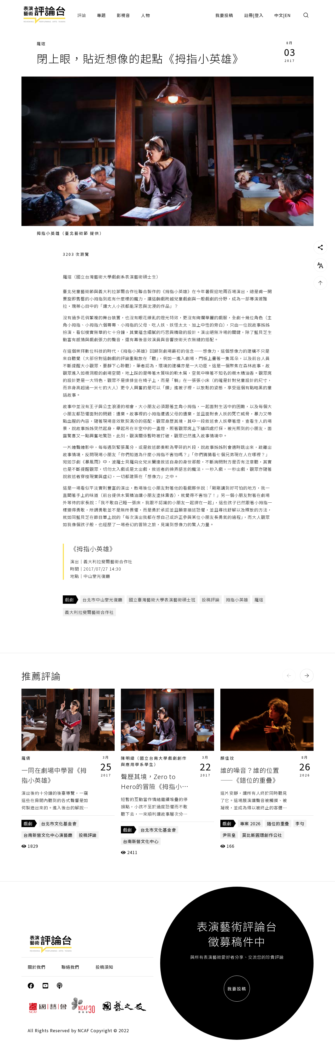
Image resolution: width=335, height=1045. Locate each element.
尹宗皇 (229, 835)
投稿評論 (211, 599)
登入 (259, 15)
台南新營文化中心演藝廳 (48, 835)
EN (288, 15)
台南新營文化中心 (141, 841)
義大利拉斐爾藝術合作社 (89, 612)
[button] (289, 675)
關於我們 (37, 967)
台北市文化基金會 (59, 823)
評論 (81, 15)
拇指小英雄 (237, 599)
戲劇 (69, 599)
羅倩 (26, 758)
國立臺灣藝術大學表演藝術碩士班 (162, 599)
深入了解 (68, 720)
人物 (145, 15)
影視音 (123, 15)
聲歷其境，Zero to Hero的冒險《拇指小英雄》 (154, 786)
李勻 (299, 823)
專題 (101, 15)
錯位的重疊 (278, 823)
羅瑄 (41, 43)
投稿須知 (104, 967)
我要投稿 (224, 15)
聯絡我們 (70, 967)
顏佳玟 (227, 758)
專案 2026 (250, 823)
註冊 (248, 15)
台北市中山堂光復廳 (102, 599)
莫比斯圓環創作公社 (262, 835)
